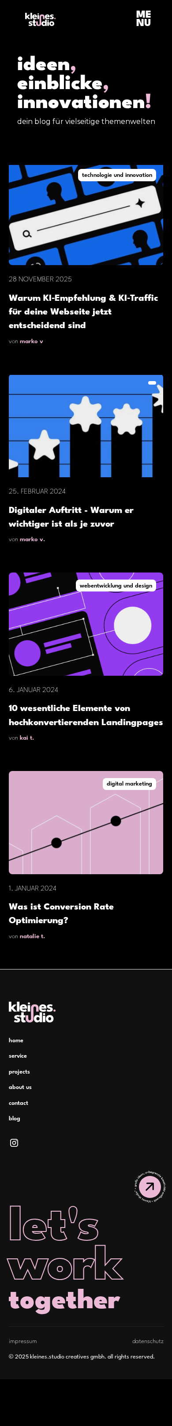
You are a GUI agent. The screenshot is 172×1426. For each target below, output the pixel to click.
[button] (143, 19)
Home (16, 1041)
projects (19, 1072)
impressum (23, 1341)
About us (20, 1087)
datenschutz (148, 1341)
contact (18, 1103)
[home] (38, 19)
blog (14, 1119)
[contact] (150, 1187)
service (18, 1056)
